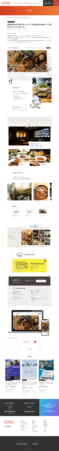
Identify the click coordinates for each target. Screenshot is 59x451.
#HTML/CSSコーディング (15, 29)
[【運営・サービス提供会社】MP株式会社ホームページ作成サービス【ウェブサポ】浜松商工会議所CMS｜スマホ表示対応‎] (5, 3)
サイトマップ (45, 427)
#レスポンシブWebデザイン (24, 29)
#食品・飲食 (9, 29)
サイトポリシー (46, 431)
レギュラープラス (11, 21)
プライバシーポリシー (46, 428)
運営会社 (45, 430)
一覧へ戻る (29, 349)
